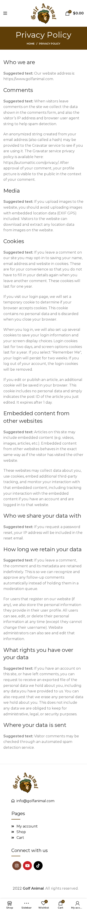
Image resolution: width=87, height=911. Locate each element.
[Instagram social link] (16, 865)
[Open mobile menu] (5, 13)
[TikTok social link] (38, 865)
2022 (28, 888)
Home (31, 43)
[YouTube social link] (27, 865)
